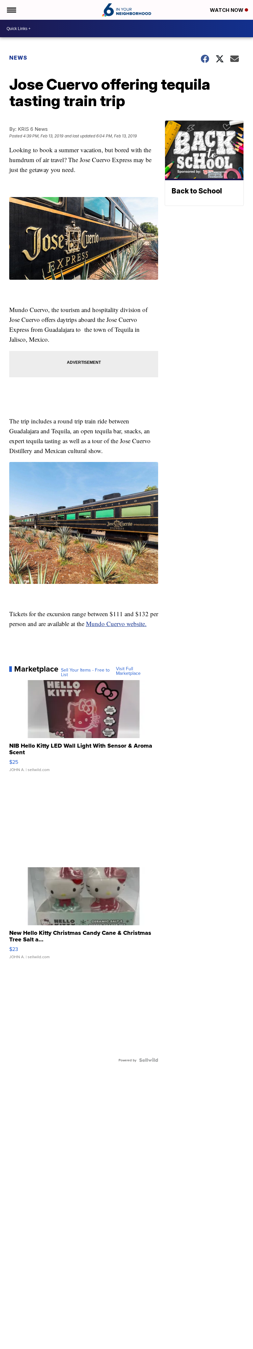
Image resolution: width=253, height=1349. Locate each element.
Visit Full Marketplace (128, 670)
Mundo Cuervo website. (116, 623)
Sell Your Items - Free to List (85, 672)
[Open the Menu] (11, 10)
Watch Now (227, 10)
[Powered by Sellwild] (148, 1060)
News (18, 57)
